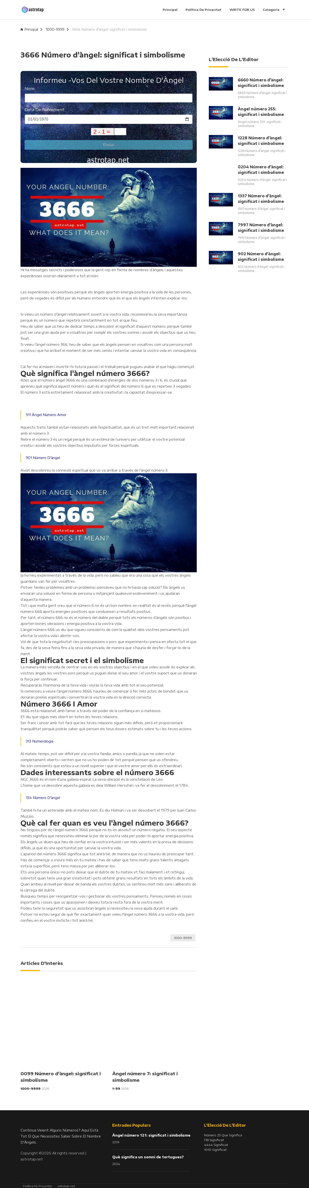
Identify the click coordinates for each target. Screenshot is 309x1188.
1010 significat (215, 1150)
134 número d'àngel (43, 798)
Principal (170, 10)
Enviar (108, 145)
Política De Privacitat (203, 10)
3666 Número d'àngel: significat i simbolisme (109, 29)
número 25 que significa (223, 1135)
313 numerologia (39, 741)
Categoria (271, 10)
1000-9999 (55, 29)
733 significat (214, 1140)
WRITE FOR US (242, 10)
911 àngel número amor (46, 415)
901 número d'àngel (43, 458)
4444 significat (216, 1145)
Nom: (30, 88)
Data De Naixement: (45, 109)
